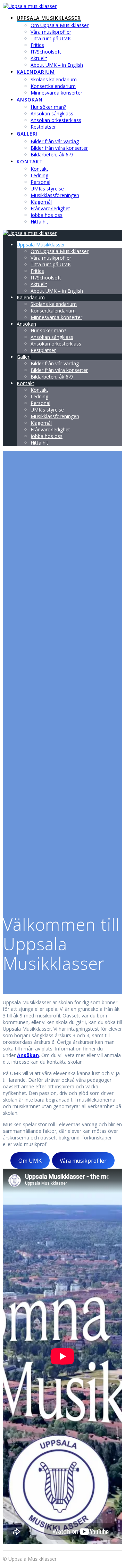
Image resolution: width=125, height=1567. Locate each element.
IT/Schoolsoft (46, 51)
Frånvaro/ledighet (50, 208)
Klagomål (41, 201)
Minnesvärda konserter (56, 92)
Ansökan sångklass (52, 113)
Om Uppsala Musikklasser (60, 25)
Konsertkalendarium (53, 86)
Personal (40, 182)
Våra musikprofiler (51, 32)
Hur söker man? (48, 107)
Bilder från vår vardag (55, 141)
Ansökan (30, 99)
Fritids (37, 45)
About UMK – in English (57, 65)
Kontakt (30, 161)
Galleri (27, 133)
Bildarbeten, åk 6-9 (52, 154)
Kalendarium (36, 71)
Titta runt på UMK (51, 38)
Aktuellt (39, 58)
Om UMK (30, 1160)
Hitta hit (39, 221)
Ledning (39, 175)
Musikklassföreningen (55, 195)
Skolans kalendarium (54, 79)
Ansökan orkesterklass (56, 120)
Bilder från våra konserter (59, 148)
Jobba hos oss (46, 215)
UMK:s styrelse (47, 188)
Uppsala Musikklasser (49, 18)
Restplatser (43, 126)
